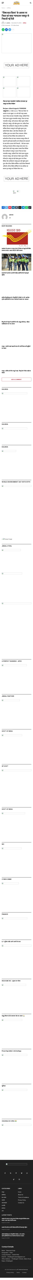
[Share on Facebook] (6, 29)
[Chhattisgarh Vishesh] (16, 3)
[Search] (30, 3)
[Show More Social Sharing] (13, 29)
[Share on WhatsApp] (3, 29)
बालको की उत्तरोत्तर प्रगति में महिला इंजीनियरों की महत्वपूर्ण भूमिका (14, 1227)
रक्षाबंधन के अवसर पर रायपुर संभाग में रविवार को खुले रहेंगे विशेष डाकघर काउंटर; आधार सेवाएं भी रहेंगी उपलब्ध (16, 249)
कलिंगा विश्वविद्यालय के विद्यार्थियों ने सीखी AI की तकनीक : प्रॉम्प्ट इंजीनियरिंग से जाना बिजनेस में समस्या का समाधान (16, 298)
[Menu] (3, 3)
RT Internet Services (22, 1269)
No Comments (6, 25)
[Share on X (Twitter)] (9, 29)
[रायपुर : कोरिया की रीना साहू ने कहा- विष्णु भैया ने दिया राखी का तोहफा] (16, 359)
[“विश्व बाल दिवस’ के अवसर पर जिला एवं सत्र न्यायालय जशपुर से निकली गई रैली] (16, 43)
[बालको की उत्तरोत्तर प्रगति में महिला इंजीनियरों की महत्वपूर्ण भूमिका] (16, 262)
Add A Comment (16, 379)
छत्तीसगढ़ (24, 23)
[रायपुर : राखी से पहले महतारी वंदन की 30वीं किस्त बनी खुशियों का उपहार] (16, 335)
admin (8, 23)
